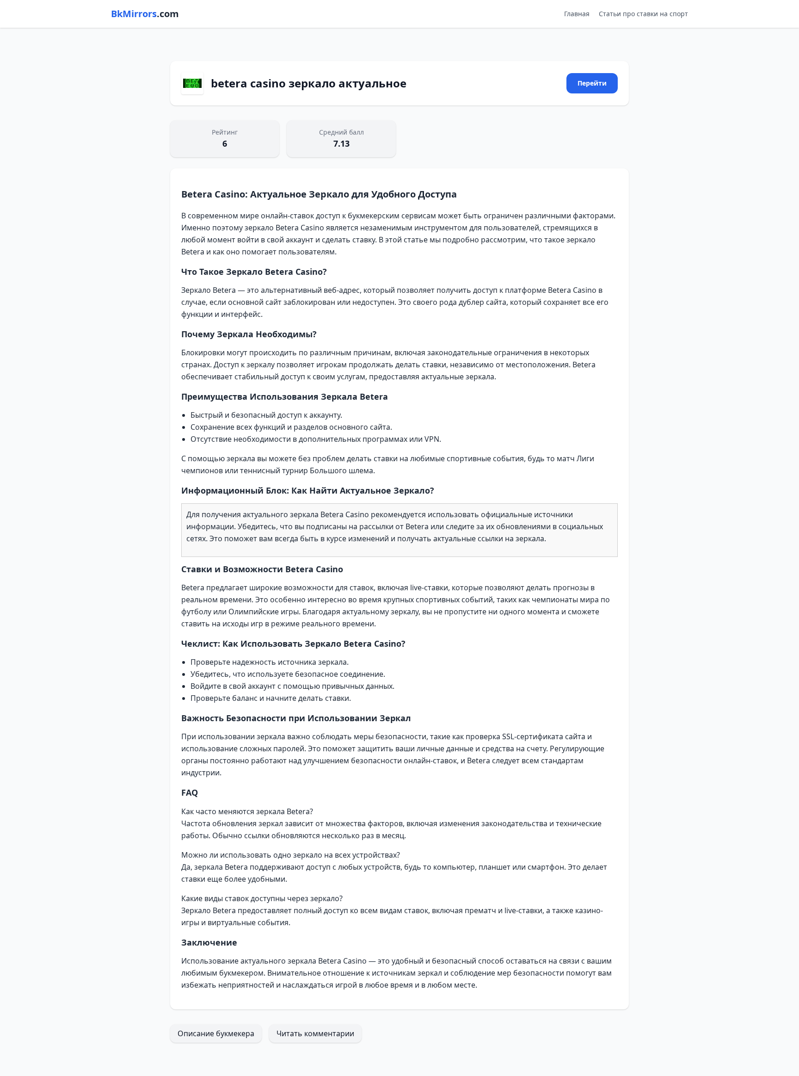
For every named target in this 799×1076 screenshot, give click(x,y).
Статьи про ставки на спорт (643, 13)
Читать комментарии (315, 1033)
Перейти (592, 83)
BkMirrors (145, 13)
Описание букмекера (216, 1033)
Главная (577, 13)
